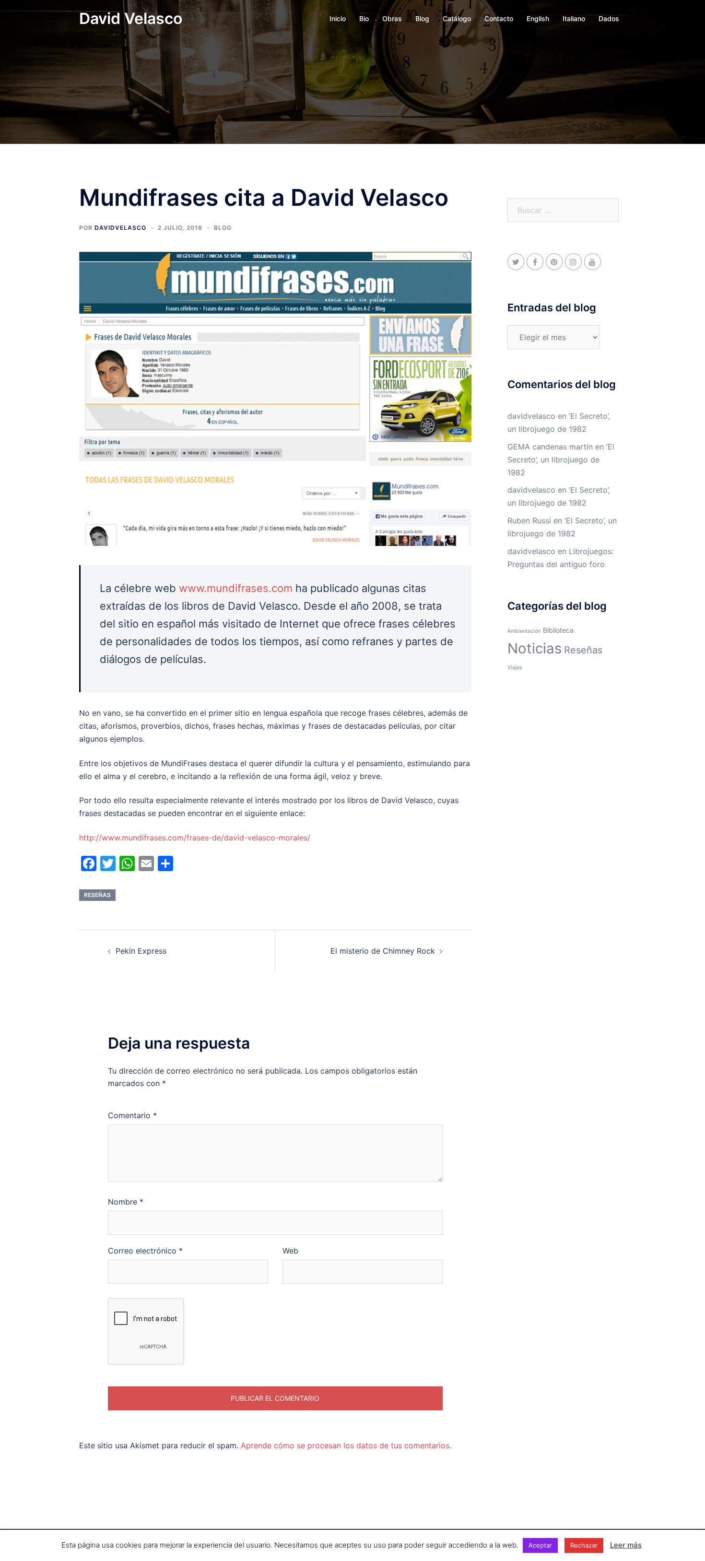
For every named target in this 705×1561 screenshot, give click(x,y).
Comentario (132, 1115)
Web (290, 1250)
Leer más (626, 1544)
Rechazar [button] (584, 1545)
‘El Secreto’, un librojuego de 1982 (560, 459)
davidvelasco (120, 227)
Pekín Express (141, 951)
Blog (422, 18)
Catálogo (457, 18)
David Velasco (130, 18)
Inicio (337, 18)
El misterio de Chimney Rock (382, 951)
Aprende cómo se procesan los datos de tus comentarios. (346, 1445)
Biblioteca (558, 630)
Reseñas (97, 895)
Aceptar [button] (540, 1545)
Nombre (125, 1201)
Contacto (498, 18)
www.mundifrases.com (236, 588)
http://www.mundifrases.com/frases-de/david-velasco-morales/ (194, 837)
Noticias (534, 648)
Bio (364, 18)
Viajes (514, 667)
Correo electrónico (145, 1250)
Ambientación (523, 631)
